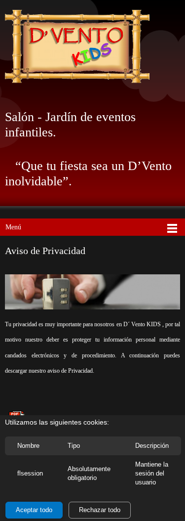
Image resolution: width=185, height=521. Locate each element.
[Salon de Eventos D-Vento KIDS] (77, 47)
